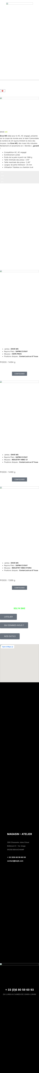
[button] (19, 80)
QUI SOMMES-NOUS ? (14, 625)
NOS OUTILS (9, 636)
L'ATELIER (8, 617)
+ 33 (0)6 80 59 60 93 (16, 857)
